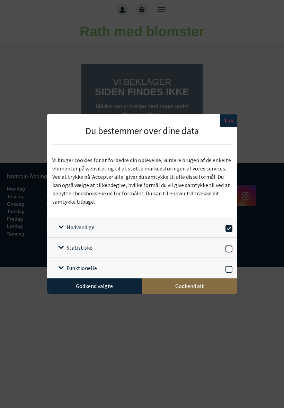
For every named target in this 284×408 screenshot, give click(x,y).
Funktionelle (81, 268)
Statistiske (79, 247)
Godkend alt (189, 285)
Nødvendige (80, 227)
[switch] (227, 227)
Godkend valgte (94, 285)
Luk (229, 120)
